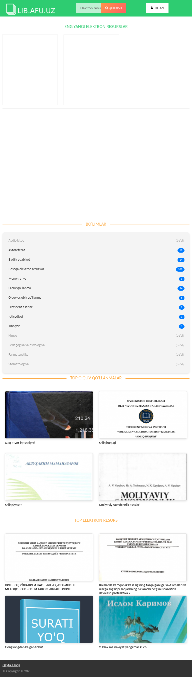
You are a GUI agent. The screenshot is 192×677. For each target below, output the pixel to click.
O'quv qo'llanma (95, 288)
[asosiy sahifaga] (30, 8)
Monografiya (95, 279)
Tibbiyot (95, 326)
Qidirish (115, 8)
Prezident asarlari (95, 307)
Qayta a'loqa (11, 665)
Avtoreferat (95, 250)
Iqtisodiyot (95, 317)
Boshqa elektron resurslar (95, 269)
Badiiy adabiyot (95, 260)
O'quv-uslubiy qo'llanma (95, 298)
